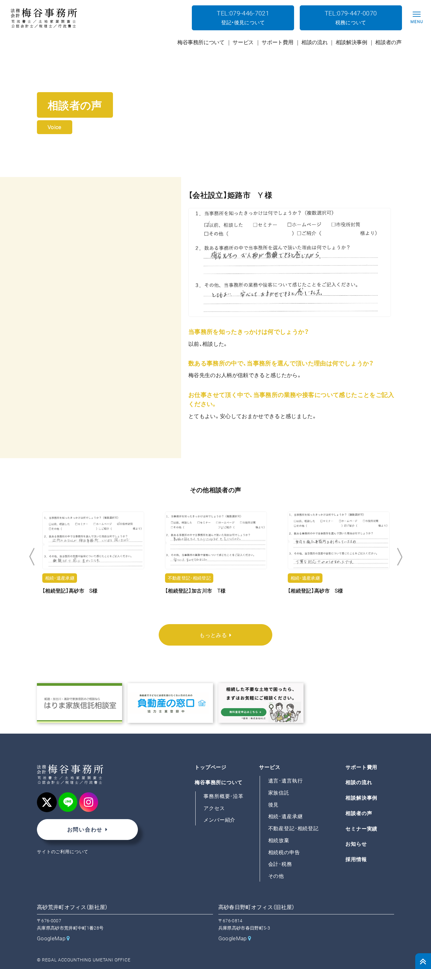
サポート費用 (361, 767)
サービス (269, 767)
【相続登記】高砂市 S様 (69, 591)
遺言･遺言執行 (285, 781)
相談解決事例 (361, 798)
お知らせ (356, 844)
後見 (273, 805)
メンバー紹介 (219, 820)
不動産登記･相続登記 (293, 828)
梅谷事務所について (219, 783)
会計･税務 (280, 864)
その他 (276, 876)
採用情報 (356, 859)
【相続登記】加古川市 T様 (195, 591)
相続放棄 (278, 840)
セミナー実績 (361, 829)
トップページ (211, 767)
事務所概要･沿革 (224, 796)
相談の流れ (358, 783)
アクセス (214, 808)
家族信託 (278, 793)
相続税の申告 (284, 852)
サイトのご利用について (62, 851)
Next (399, 557)
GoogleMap (51, 938)
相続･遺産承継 (285, 817)
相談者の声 (358, 813)
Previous (31, 557)
